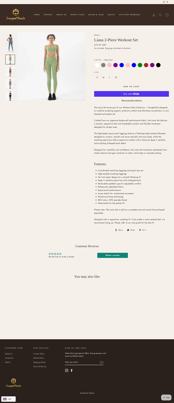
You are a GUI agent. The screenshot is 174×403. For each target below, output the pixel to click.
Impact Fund (77, 14)
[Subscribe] (101, 362)
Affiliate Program (129, 14)
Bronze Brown (146, 65)
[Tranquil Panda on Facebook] (71, 370)
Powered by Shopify (87, 393)
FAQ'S (7, 362)
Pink (109, 65)
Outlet (111, 14)
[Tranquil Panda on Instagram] (66, 370)
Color (103, 60)
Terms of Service (39, 366)
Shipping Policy (39, 362)
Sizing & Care (96, 14)
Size (96, 72)
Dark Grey (103, 65)
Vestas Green (140, 65)
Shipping (108, 48)
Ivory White (97, 65)
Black (158, 65)
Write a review (112, 255)
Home (37, 14)
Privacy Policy (38, 353)
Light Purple (152, 65)
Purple (115, 65)
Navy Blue (121, 65)
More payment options (132, 100)
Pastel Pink (127, 65)
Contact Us (9, 358)
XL (116, 77)
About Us (61, 14)
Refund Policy (38, 358)
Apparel (48, 14)
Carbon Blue (133, 65)
